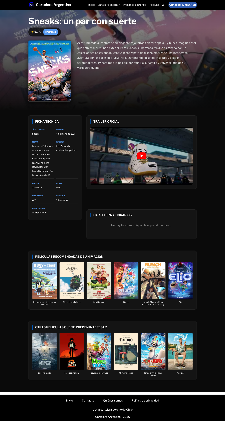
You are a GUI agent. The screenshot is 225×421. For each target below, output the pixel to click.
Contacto (88, 400)
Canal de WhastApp (182, 4)
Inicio (91, 4)
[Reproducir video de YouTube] (141, 156)
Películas (154, 4)
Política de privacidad (145, 400)
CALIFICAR (50, 32)
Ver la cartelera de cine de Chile (113, 409)
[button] (119, 4)
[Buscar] (163, 5)
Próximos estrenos (134, 4)
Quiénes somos (113, 400)
